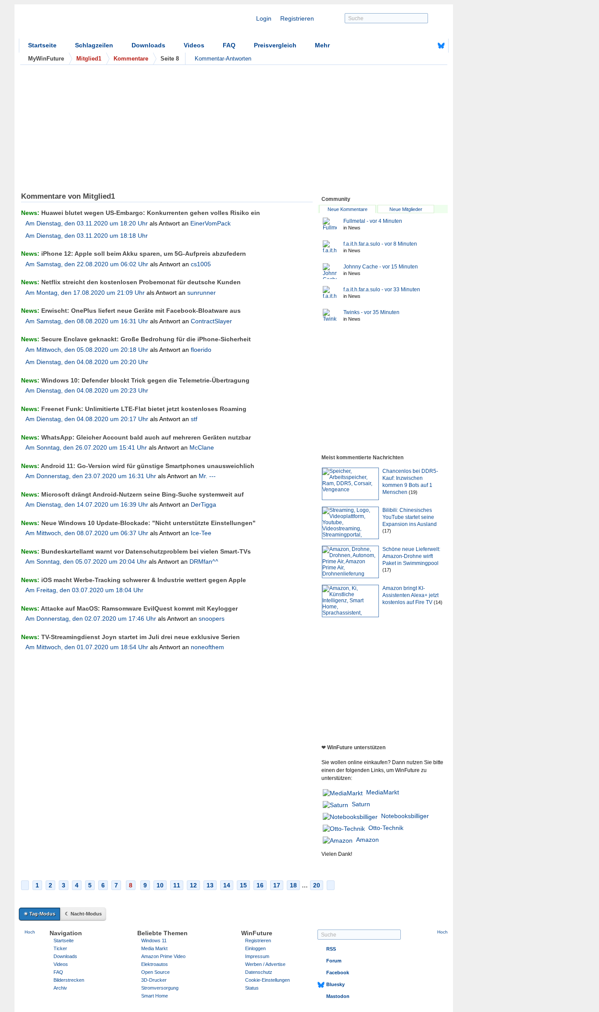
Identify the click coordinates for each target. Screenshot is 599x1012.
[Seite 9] (331, 885)
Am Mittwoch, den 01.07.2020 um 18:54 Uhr (86, 647)
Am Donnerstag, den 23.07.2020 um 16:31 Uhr (90, 475)
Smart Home (154, 995)
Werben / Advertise (265, 964)
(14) (438, 602)
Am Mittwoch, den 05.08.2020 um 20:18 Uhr (86, 349)
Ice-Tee (201, 532)
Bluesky (335, 984)
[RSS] (414, 46)
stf (194, 418)
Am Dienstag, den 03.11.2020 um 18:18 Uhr (86, 235)
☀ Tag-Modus (39, 913)
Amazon (367, 839)
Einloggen (255, 948)
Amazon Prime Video (163, 956)
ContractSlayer (211, 321)
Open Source (155, 972)
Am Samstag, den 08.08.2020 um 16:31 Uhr (86, 321)
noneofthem (207, 647)
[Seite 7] (25, 885)
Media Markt (154, 948)
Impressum (257, 956)
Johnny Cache (380, 267)
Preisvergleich (275, 45)
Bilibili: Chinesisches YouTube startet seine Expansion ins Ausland (409, 517)
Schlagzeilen (94, 45)
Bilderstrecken (68, 980)
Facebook (337, 972)
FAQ (229, 45)
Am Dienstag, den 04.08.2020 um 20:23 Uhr (86, 390)
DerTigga (203, 504)
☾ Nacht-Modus (83, 913)
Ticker (60, 948)
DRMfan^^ (203, 561)
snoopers (212, 618)
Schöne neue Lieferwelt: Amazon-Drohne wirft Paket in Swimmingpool (411, 556)
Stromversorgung (159, 988)
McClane (201, 447)
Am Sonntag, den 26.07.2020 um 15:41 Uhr (86, 447)
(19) (413, 492)
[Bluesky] (441, 45)
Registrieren (297, 18)
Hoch (30, 932)
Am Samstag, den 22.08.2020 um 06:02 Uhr (86, 264)
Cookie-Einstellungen (267, 980)
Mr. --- (207, 475)
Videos (194, 45)
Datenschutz (258, 972)
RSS (331, 948)
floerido (201, 349)
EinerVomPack (210, 223)
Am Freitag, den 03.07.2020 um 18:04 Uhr (84, 590)
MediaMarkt (382, 792)
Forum (334, 960)
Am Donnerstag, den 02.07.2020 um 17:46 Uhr (90, 618)
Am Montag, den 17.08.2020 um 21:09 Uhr (85, 292)
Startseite (42, 45)
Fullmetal (372, 221)
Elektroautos (154, 964)
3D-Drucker (154, 980)
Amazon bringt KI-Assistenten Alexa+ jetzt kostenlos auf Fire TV (410, 595)
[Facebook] (427, 46)
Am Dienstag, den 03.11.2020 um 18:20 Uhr (86, 223)
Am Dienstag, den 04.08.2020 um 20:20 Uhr (86, 361)
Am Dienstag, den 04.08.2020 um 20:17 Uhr (86, 418)
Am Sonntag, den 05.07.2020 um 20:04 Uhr (86, 561)
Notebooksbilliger (405, 815)
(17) (386, 530)
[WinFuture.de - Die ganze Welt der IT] (93, 24)
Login (263, 18)
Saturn (361, 804)
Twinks (371, 312)
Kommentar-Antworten (223, 58)
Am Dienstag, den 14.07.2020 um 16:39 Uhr (86, 504)
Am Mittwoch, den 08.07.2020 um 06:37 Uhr (86, 532)
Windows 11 (154, 940)
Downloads (148, 45)
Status (252, 988)
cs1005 (201, 264)
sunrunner (201, 292)
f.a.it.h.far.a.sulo (380, 244)
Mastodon (337, 996)
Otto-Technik (385, 827)
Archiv (60, 988)
